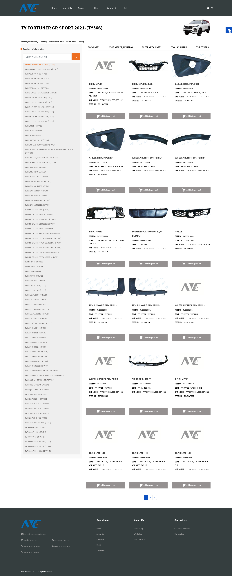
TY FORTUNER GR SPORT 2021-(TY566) (65, 41)
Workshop (138, 534)
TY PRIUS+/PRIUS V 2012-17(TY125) (38, 323)
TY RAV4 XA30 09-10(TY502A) (36, 342)
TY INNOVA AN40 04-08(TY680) (36, 191)
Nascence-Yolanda (62, 540)
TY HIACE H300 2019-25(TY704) (37, 88)
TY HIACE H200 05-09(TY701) (36, 74)
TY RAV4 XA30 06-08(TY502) (35, 337)
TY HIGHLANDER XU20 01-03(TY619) (38, 97)
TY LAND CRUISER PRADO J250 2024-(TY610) (42, 252)
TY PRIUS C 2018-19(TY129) (35, 290)
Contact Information (182, 528)
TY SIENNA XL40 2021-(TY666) (36, 418)
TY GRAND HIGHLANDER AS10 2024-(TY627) (41, 69)
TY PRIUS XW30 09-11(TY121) (36, 299)
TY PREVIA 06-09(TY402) (34, 276)
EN (211, 8)
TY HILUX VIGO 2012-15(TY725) (36, 176)
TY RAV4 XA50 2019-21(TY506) (36, 361)
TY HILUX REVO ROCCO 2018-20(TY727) (40, 145)
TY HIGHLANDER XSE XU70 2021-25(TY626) (41, 93)
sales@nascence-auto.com (35, 534)
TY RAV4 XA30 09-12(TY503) (35, 347)
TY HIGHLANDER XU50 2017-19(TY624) (39, 116)
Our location (179, 534)
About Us (67, 8)
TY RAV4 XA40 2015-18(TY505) (36, 356)
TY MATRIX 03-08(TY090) (34, 262)
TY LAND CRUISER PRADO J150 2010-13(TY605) (43, 238)
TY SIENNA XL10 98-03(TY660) (36, 394)
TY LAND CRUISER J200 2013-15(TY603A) (40, 219)
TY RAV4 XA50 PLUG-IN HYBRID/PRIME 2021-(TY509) (44, 375)
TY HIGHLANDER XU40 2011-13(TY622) (39, 107)
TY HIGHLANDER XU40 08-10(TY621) (38, 102)
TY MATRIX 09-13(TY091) (34, 266)
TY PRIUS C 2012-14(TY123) (35, 285)
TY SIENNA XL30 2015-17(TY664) (37, 408)
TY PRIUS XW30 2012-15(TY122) (37, 304)
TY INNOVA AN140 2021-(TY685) (37, 186)
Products (82, 8)
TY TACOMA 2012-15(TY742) (35, 432)
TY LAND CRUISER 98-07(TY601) (37, 210)
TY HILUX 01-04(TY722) (33, 126)
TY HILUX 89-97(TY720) (33, 130)
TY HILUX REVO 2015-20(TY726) (37, 140)
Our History (138, 528)
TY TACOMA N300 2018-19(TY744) (38, 446)
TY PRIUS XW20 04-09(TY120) (36, 295)
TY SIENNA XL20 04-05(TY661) (36, 399)
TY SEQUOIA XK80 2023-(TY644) (37, 389)
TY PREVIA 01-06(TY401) (34, 271)
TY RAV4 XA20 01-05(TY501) (35, 333)
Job (125, 8)
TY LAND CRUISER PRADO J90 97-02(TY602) (41, 257)
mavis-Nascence (30, 540)
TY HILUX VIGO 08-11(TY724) (35, 172)
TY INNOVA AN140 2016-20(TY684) (38, 181)
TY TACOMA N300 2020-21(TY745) (38, 451)
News (96, 8)
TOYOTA (42, 41)
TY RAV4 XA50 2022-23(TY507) (36, 366)
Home (54, 8)
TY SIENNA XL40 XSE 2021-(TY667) (38, 422)
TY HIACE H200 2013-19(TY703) (37, 83)
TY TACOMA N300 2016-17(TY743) (38, 441)
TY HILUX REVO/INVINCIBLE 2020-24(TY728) (41, 158)
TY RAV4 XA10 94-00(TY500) (35, 328)
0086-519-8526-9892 (31, 552)
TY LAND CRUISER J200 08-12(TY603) (39, 214)
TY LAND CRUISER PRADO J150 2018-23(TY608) (43, 247)
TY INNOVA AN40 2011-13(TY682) (37, 200)
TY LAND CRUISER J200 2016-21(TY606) (40, 224)
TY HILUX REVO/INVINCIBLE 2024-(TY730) (40, 162)
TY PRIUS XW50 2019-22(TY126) (37, 314)
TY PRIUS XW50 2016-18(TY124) (37, 309)
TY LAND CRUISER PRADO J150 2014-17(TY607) (43, 243)
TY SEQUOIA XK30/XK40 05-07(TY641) (39, 380)
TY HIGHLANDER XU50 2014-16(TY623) (39, 112)
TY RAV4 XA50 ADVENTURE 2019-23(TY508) (41, 370)
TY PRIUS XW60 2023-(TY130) (36, 318)
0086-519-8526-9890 (31, 546)
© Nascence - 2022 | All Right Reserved (36, 571)
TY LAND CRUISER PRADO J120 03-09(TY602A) (42, 233)
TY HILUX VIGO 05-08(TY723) (35, 167)
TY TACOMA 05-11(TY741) (35, 427)
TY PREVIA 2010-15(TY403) (35, 280)
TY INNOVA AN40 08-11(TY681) (36, 195)
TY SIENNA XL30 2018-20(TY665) (37, 413)
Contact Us (112, 8)
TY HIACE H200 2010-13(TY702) (37, 78)
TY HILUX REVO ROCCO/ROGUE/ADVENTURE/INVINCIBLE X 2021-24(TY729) (49, 151)
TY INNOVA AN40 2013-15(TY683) (37, 205)
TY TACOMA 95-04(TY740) (35, 437)
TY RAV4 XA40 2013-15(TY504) (36, 351)
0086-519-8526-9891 (62, 546)
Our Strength (139, 539)
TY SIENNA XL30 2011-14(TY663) (37, 403)
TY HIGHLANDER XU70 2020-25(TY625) (39, 121)
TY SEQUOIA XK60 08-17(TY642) (37, 385)
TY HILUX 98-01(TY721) (33, 135)
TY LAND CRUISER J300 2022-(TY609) (39, 228)
